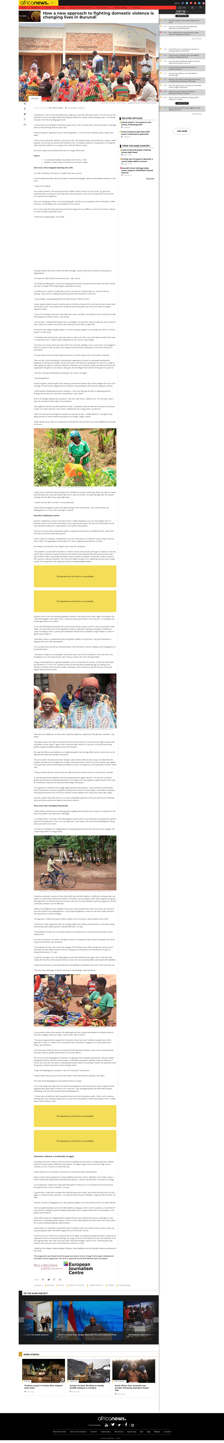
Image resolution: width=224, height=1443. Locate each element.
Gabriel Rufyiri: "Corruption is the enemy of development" (136, 123)
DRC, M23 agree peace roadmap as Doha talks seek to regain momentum (185, 86)
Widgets (157, 1432)
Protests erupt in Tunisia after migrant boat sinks (184, 21)
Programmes (120, 8)
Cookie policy (106, 1432)
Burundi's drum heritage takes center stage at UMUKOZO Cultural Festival (137, 170)
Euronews (167, 1432)
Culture (60, 8)
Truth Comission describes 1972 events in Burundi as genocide (135, 133)
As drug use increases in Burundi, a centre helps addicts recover (137, 160)
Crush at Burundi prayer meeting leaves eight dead (136, 151)
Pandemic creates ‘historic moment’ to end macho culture (66, 162)
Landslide (73, 1381)
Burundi (35, 99)
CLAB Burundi (124, 1285)
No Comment (103, 8)
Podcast (136, 8)
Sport (48, 8)
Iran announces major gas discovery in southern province (182, 68)
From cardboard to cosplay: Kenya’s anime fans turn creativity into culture (184, 33)
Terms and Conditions (78, 1432)
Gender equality (96, 1285)
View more (182, 131)
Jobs (141, 1432)
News (23, 8)
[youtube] (106, 1425)
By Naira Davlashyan (41, 108)
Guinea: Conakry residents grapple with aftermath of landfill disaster (183, 27)
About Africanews (59, 1432)
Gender (111, 1285)
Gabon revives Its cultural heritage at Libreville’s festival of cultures (182, 92)
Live (183, 8)
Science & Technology (81, 8)
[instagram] (133, 1425)
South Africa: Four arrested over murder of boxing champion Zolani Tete (184, 50)
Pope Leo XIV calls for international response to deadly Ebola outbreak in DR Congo (185, 80)
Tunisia (27, 1381)
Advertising (131, 1432)
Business (35, 8)
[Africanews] (34, 2)
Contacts (93, 1432)
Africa (61, 1285)
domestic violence (76, 1285)
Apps (148, 1432)
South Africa (119, 1381)
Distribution (119, 1432)
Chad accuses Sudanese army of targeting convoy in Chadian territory (184, 56)
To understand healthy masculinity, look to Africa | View (65, 160)
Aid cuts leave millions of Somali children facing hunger (183, 74)
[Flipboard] (120, 1425)
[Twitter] (113, 1425)
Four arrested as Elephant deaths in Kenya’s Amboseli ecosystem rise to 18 (184, 62)
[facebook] (126, 1425)
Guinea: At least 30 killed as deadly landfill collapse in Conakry (183, 98)
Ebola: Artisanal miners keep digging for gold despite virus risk (184, 109)
